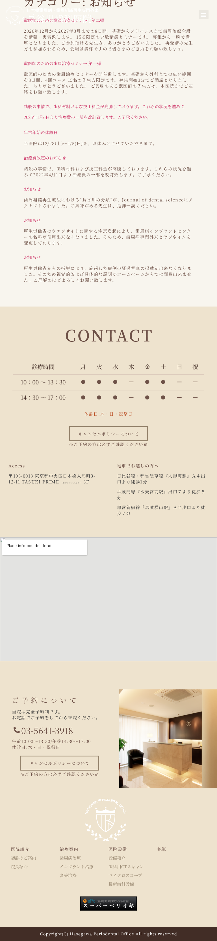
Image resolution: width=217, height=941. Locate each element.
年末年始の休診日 (41, 132)
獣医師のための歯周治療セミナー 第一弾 (62, 63)
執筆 (161, 849)
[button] (204, 14)
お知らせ (32, 189)
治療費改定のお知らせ (45, 158)
